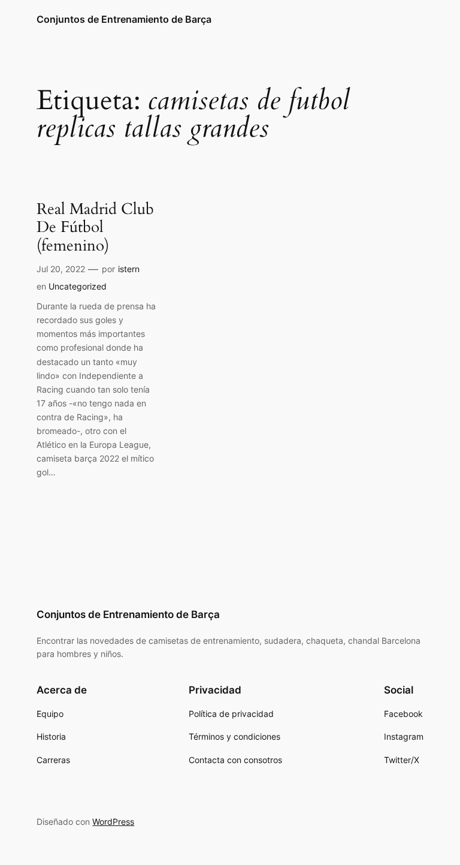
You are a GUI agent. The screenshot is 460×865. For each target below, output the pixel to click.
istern (129, 269)
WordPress (113, 821)
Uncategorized (78, 286)
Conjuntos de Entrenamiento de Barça (124, 19)
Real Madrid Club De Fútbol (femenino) (95, 227)
